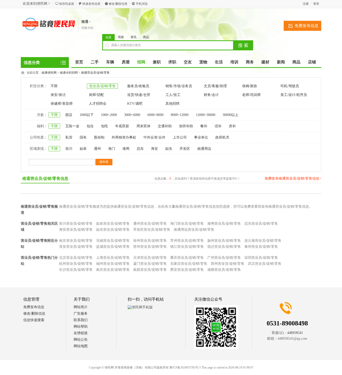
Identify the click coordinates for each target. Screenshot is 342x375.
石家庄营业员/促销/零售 (188, 264)
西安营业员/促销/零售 (187, 270)
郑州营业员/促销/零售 (227, 264)
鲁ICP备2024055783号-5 (185, 367)
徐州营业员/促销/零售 (150, 240)
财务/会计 (211, 95)
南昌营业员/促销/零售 (150, 270)
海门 (111, 149)
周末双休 (143, 126)
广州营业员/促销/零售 (224, 258)
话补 (218, 126)
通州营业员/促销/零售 (150, 223)
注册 (306, 4)
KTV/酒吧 (134, 103)
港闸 (125, 149)
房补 (232, 126)
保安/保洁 (58, 95)
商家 (121, 37)
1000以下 (87, 115)
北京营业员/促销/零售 (76, 258)
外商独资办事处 (124, 137)
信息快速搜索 (33, 320)
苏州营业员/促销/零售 (150, 246)
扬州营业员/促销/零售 (224, 240)
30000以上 (230, 115)
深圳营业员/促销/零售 (261, 258)
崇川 (68, 149)
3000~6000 (132, 115)
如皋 (83, 149)
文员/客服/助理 (215, 86)
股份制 (99, 137)
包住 (90, 126)
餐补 (203, 126)
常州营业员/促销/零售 (187, 240)
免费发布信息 (306, 26)
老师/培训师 (251, 95)
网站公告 (81, 339)
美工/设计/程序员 (293, 95)
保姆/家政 (249, 86)
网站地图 (81, 346)
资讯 (133, 37)
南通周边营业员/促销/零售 (194, 229)
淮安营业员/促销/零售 (76, 246)
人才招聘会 (97, 103)
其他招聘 (172, 103)
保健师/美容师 (62, 103)
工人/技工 (173, 95)
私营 (68, 137)
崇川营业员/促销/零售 (76, 223)
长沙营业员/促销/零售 (76, 270)
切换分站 (87, 28)
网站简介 (81, 307)
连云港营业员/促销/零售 (262, 240)
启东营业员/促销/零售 (261, 223)
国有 (83, 137)
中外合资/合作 (154, 137)
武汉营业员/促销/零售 (264, 264)
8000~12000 (180, 115)
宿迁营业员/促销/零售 (224, 246)
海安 (154, 149)
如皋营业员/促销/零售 (113, 223)
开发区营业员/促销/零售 (151, 229)
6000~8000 (155, 115)
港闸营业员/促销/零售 (224, 223)
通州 (97, 149)
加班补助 (186, 126)
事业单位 (201, 137)
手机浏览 (142, 4)
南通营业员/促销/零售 (95, 72)
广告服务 (81, 313)
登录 (316, 4)
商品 (146, 37)
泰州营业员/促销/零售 (261, 246)
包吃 (104, 126)
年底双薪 (122, 126)
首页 (79, 62)
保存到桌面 (66, 4)
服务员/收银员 (138, 86)
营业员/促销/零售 (102, 86)
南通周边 (204, 149)
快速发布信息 (91, 4)
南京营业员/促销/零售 (76, 240)
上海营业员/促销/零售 (113, 258)
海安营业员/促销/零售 (76, 229)
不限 (54, 86)
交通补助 (165, 126)
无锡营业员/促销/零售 (113, 240)
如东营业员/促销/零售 (113, 229)
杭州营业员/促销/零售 (76, 264)
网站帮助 (81, 326)
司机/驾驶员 (289, 86)
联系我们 (81, 320)
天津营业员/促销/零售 (150, 258)
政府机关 (222, 137)
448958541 (295, 333)
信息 (108, 37)
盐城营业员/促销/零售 (113, 246)
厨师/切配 (96, 95)
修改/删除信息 (118, 4)
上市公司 (180, 137)
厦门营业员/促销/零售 (150, 264)
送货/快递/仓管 (138, 95)
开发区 (185, 149)
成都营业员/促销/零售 (224, 270)
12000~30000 (205, 115)
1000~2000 (109, 115)
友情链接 (81, 333)
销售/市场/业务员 (178, 86)
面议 (68, 115)
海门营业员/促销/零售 (187, 223)
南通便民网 (49, 72)
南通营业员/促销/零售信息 (45, 178)
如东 (168, 149)
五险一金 (72, 126)
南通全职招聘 (69, 72)
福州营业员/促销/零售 (113, 264)
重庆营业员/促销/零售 (187, 258)
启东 (140, 149)
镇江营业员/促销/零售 (187, 246)
